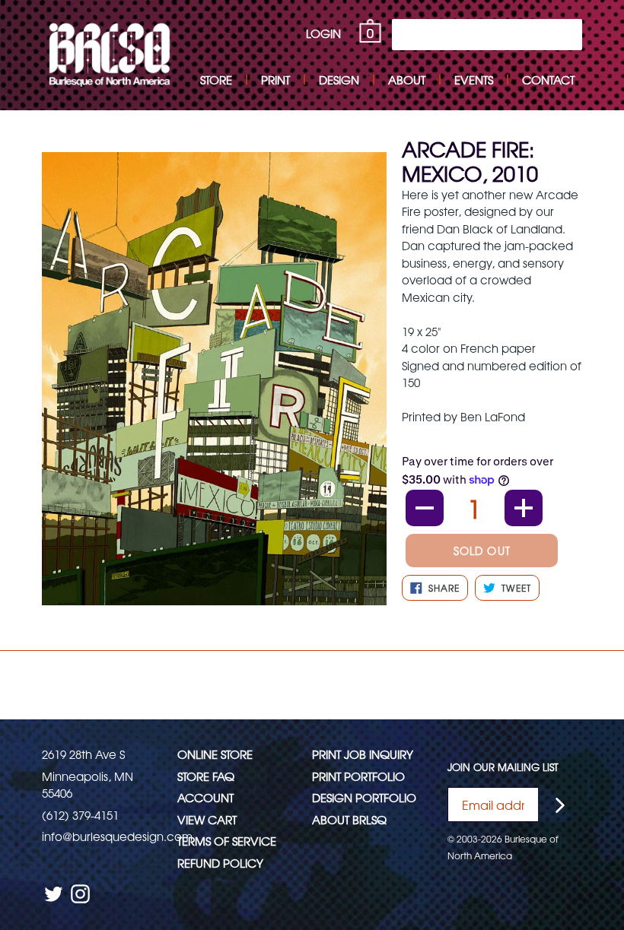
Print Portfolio (358, 776)
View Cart (207, 819)
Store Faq (205, 776)
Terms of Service (226, 841)
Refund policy (220, 863)
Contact (548, 79)
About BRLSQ (349, 819)
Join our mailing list (503, 767)
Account (205, 797)
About (406, 79)
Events (473, 79)
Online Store (215, 754)
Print (275, 79)
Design (339, 79)
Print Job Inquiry (362, 754)
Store (216, 79)
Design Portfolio (364, 797)
